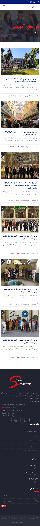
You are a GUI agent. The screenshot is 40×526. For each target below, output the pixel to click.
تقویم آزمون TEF (32, 465)
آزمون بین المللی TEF (32, 431)
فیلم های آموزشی (32, 479)
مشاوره (37, 436)
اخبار (37, 33)
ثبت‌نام (27, 2)
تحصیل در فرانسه (33, 441)
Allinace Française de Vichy (30, 451)
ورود (34, 2)
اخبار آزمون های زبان (31, 472)
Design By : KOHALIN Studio (20, 523)
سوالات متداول (34, 446)
